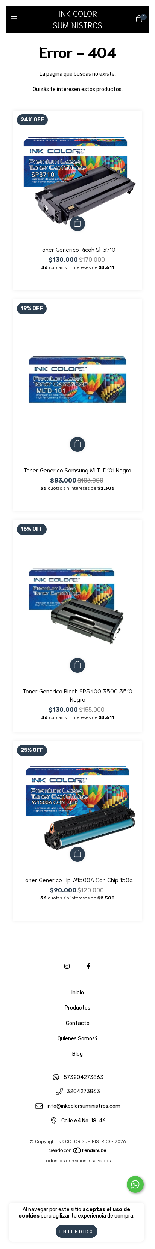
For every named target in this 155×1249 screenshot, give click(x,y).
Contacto (78, 1023)
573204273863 (83, 1077)
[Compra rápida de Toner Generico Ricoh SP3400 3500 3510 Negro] (77, 665)
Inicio (77, 992)
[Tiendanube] (78, 1152)
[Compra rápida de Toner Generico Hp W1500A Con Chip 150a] (77, 854)
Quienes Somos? (78, 1038)
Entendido (76, 1231)
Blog (77, 1054)
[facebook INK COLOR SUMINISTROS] (88, 966)
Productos (77, 1008)
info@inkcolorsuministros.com (83, 1106)
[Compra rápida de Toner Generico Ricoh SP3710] (77, 223)
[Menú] (16, 18)
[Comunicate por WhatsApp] (135, 1184)
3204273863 (83, 1092)
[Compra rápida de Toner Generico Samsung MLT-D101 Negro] (77, 444)
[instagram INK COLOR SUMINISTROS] (67, 966)
